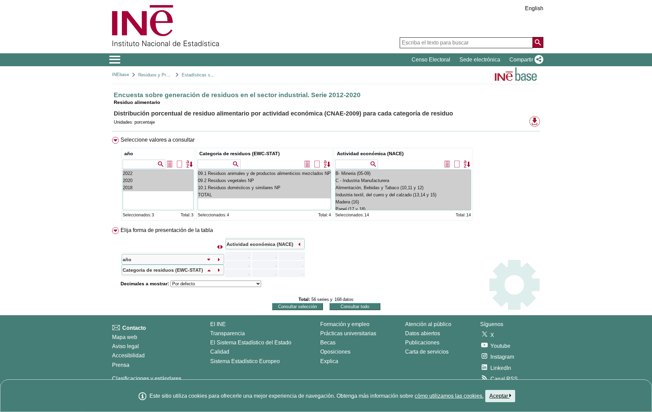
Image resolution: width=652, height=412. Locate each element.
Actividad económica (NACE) (370, 153)
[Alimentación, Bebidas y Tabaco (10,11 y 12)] (403, 187)
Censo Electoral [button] (431, 59)
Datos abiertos (422, 333)
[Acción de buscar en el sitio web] (537, 42)
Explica (329, 361)
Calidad (219, 352)
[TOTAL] (264, 194)
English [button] (534, 8)
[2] (158, 173)
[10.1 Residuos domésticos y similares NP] (264, 187)
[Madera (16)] (403, 201)
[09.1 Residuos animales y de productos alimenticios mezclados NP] (264, 173)
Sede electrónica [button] (479, 59)
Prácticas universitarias (348, 333)
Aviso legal (125, 346)
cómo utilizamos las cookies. (449, 396)
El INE (218, 324)
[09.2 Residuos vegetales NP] (264, 180)
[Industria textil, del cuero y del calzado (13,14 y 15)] (403, 194)
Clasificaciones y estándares (146, 378)
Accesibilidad (128, 355)
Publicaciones (422, 342)
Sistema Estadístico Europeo (245, 361)
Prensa (120, 365)
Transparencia (227, 333)
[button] (525, 60)
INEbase (120, 74)
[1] (158, 180)
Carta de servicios (427, 352)
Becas (328, 342)
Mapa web (124, 337)
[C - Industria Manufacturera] (403, 180)
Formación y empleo (344, 324)
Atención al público (428, 324)
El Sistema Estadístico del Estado (250, 342)
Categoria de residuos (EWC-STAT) (239, 153)
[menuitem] (326, 180)
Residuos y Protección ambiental (170, 74)
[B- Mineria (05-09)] (403, 173)
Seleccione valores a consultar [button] (158, 140)
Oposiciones (335, 352)
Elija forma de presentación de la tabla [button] (167, 230)
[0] (158, 187)
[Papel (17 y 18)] (403, 209)
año (128, 153)
